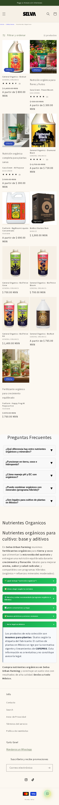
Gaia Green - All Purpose (13, 168)
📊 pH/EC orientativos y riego (30, 608)
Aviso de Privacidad (16, 716)
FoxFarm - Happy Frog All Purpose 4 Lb (13, 404)
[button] (3, 14)
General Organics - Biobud (14, 76)
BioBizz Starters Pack (39, 228)
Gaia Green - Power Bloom (41, 90)
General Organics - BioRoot (42, 334)
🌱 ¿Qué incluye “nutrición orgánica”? (30, 581)
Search (9, 709)
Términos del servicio (17, 723)
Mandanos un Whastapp (19, 749)
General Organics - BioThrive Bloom (43, 284)
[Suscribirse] (49, 768)
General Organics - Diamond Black (43, 151)
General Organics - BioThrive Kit (15, 335)
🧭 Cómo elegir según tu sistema (30, 589)
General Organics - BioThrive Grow (15, 284)
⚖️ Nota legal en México (30, 624)
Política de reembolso (17, 731)
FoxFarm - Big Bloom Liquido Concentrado (15, 229)
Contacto (10, 702)
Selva (32, 799)
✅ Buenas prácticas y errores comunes (30, 616)
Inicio (2, 24)
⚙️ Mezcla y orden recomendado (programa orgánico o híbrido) (30, 598)
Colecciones (10, 24)
